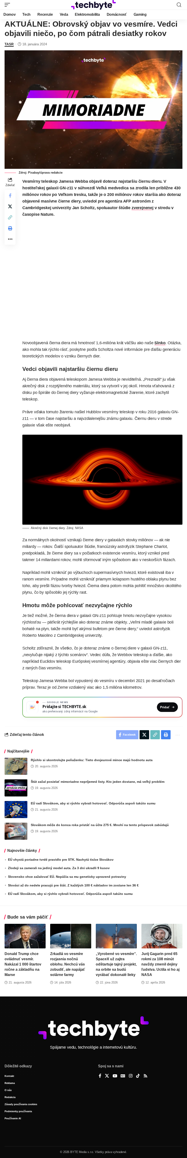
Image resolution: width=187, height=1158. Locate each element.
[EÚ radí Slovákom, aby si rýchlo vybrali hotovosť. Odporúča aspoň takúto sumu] (16, 809)
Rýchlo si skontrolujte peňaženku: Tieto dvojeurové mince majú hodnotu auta (92, 760)
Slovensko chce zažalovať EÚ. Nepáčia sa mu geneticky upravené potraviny (67, 876)
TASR (9, 44)
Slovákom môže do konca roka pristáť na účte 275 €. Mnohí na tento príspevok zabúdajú (100, 825)
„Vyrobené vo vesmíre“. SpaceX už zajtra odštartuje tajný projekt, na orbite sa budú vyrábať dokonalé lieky (116, 964)
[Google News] (123, 1076)
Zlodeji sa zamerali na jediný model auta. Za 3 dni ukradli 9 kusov (59, 868)
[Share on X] (10, 206)
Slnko (159, 343)
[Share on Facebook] (10, 195)
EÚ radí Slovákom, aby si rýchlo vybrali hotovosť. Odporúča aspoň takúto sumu (93, 803)
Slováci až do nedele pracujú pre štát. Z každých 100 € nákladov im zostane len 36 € (73, 885)
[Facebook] (100, 1076)
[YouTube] (115, 1076)
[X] (107, 1076)
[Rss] (145, 1076)
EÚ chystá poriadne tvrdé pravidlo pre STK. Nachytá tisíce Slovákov (61, 859)
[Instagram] (130, 1076)
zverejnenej (142, 207)
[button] (8, 5)
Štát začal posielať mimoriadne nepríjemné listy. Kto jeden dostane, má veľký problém (97, 781)
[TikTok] (137, 1076)
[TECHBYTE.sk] (93, 5)
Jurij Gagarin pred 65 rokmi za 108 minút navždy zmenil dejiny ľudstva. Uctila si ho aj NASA (160, 964)
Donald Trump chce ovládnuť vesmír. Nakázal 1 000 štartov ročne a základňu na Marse (23, 964)
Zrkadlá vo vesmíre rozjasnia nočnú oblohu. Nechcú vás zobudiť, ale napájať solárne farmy (67, 964)
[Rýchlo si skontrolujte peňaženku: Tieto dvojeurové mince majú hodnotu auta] (16, 766)
